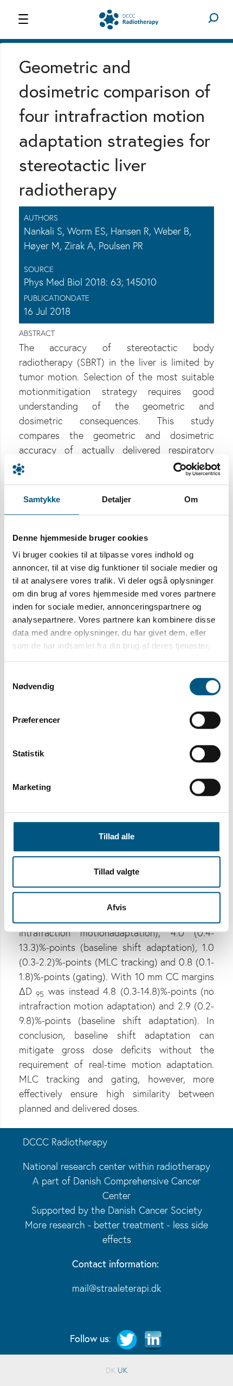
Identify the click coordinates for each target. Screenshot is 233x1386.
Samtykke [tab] (42, 499)
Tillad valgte (116, 871)
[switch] (205, 720)
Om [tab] (191, 499)
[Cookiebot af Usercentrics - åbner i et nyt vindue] (173, 469)
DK (110, 1370)
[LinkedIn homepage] (153, 1338)
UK (122, 1370)
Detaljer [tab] (117, 499)
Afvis (116, 907)
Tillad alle (116, 836)
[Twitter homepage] (126, 1338)
